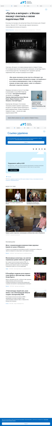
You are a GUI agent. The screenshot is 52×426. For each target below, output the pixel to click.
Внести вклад (13, 170)
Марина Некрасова (10, 29)
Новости (7, 10)
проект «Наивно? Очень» (28, 179)
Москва (9, 176)
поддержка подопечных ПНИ (16, 179)
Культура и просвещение (20, 29)
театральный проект (14, 180)
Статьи (7, 303)
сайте (22, 117)
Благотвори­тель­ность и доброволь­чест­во (23, 253)
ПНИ (9, 179)
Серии (7, 268)
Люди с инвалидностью (30, 29)
